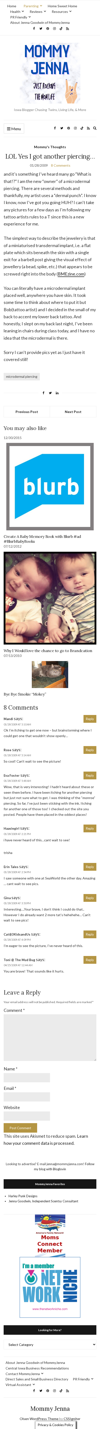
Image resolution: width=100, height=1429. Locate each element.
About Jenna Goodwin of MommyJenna (40, 22)
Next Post (73, 412)
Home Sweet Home (62, 6)
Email (10, 1088)
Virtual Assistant (18, 1385)
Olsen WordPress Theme (39, 1419)
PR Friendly (18, 17)
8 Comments (60, 165)
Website (12, 1107)
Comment (14, 1010)
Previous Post (27, 412)
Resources (60, 11)
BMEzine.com (71, 273)
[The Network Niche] (50, 1287)
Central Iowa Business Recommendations (37, 1368)
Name (10, 1068)
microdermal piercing (21, 376)
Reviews (36, 11)
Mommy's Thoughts (50, 147)
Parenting (31, 6)
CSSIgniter (72, 1419)
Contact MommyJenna (23, 1374)
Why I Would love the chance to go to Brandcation (48, 650)
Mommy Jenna (50, 1408)
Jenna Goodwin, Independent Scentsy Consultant (43, 1201)
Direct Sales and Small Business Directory (37, 1379)
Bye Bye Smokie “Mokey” (25, 694)
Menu (15, 128)
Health (15, 11)
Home (11, 6)
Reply (90, 719)
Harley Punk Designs (22, 1196)
